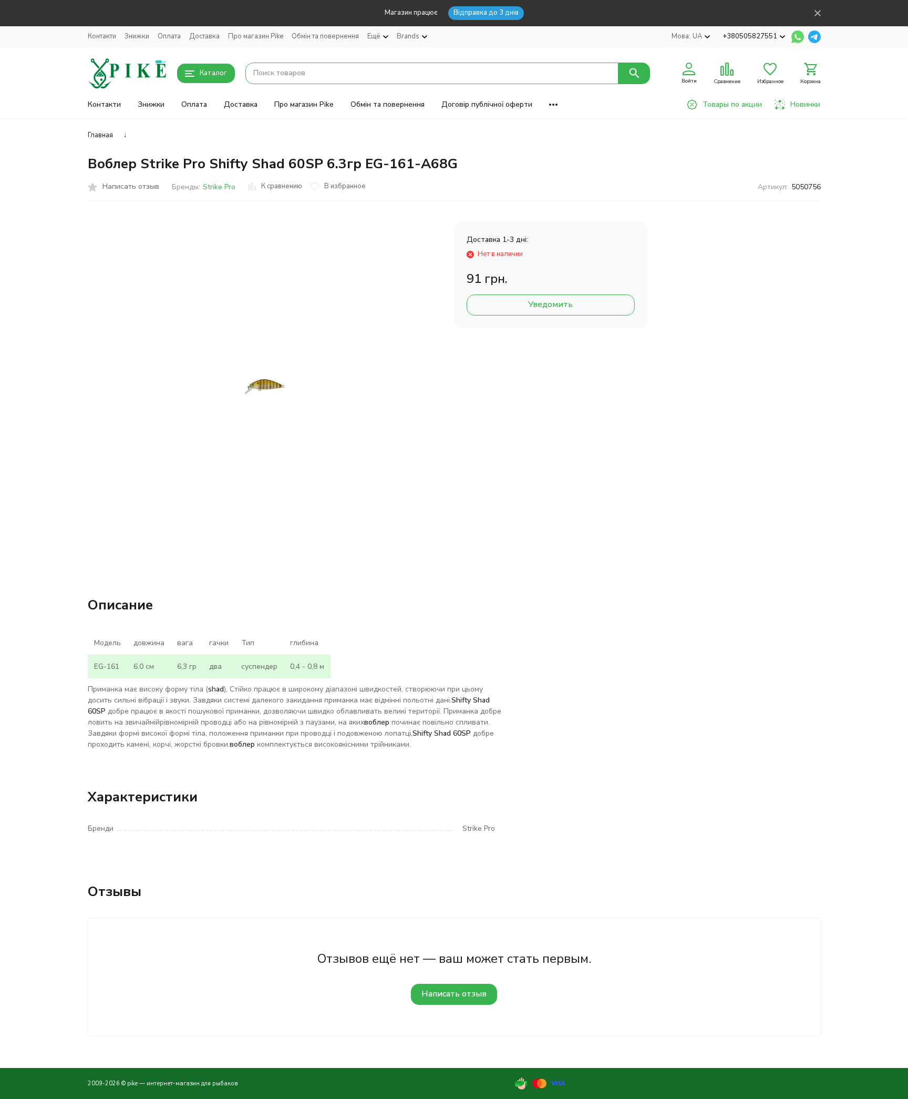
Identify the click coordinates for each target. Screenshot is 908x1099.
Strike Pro (219, 187)
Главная (100, 135)
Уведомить (550, 304)
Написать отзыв (454, 994)
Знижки (137, 36)
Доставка (204, 36)
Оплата (169, 36)
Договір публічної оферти (486, 104)
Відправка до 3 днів (486, 12)
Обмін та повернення (325, 36)
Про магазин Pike (255, 36)
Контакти (102, 36)
